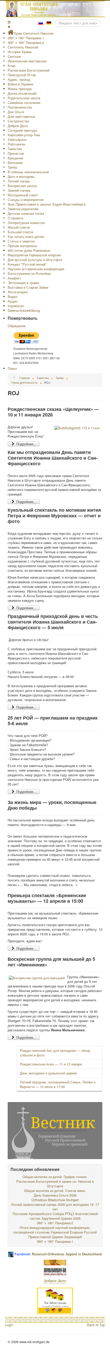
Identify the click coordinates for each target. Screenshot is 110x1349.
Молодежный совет (23, 194)
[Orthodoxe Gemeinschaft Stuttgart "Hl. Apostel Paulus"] (55, 1262)
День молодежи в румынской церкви (48, 1073)
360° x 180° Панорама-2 (26, 42)
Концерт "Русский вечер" (27, 264)
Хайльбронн (17, 139)
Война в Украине (20, 84)
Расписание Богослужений (28, 70)
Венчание (15, 162)
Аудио (12, 301)
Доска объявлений (22, 93)
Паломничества (20, 107)
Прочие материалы (22, 245)
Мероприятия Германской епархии (34, 255)
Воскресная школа (22, 185)
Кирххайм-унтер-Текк (24, 134)
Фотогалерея (18, 291)
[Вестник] (55, 1130)
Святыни (14, 56)
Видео (12, 296)
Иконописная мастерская (27, 61)
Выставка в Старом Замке (28, 287)
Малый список (19, 227)
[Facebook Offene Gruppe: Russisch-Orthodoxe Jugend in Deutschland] (11, 1252)
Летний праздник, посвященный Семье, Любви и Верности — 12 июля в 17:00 (57, 1084)
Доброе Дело (18, 125)
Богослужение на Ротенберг (29, 273)
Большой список (20, 231)
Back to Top (96, 1324)
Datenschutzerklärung (24, 310)
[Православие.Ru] (55, 1271)
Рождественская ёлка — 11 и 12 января (51, 1064)
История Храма (19, 51)
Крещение (15, 158)
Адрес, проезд (19, 79)
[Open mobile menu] (9, 22)
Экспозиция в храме (23, 282)
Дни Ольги (16, 111)
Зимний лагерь (19, 190)
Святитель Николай (23, 47)
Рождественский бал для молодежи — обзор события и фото (55, 1052)
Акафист (14, 278)
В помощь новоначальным (28, 171)
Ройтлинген (16, 144)
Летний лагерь (19, 181)
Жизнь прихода (19, 88)
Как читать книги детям (26, 236)
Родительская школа (24, 97)
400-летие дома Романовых (29, 250)
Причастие (16, 153)
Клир (11, 65)
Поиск (12, 368)
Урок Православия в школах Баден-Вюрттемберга (46, 204)
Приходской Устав (22, 74)
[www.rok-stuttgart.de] (55, 9)
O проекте (15, 218)
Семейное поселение (24, 102)
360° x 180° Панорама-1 (26, 37)
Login (9, 1324)
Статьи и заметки (21, 241)
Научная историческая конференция (36, 268)
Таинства (15, 148)
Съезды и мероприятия (25, 199)
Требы (12, 167)
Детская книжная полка (26, 213)
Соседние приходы (22, 130)
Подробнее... (25, 443)
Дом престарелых (21, 116)
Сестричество (18, 121)
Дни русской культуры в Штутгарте (35, 259)
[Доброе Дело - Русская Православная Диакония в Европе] (55, 1281)
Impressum (16, 305)
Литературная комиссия (26, 222)
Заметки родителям (23, 208)
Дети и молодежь (21, 176)
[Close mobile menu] (9, 26)
